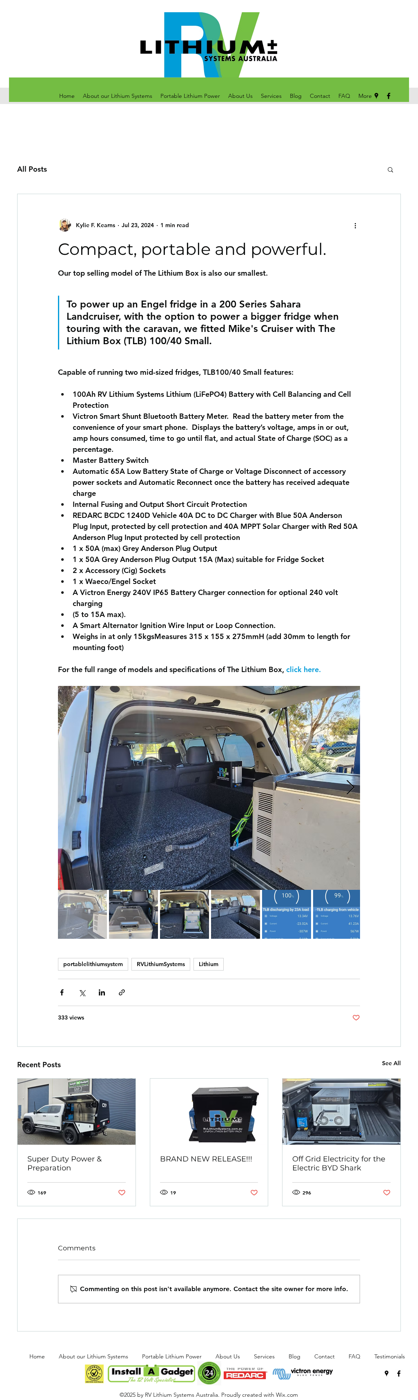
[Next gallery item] (350, 788)
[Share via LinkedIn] (102, 992)
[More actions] (355, 225)
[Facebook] (399, 1373)
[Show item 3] (184, 914)
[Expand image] (209, 788)
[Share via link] (122, 992)
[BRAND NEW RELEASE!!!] (209, 1112)
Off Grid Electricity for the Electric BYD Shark (338, 1163)
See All (391, 1063)
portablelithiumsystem (93, 964)
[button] (390, 169)
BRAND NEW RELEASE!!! (206, 1159)
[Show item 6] (337, 914)
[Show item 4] (235, 914)
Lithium (208, 964)
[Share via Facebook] (62, 992)
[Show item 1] (82, 914)
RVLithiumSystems (161, 964)
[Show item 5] (286, 914)
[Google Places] (386, 1373)
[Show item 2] (133, 914)
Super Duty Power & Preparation (64, 1163)
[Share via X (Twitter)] (82, 992)
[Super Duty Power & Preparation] (77, 1112)
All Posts (32, 169)
